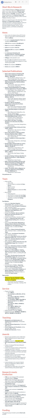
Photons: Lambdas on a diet (11, 138)
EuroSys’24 (12, 105)
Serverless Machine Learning (17, 239)
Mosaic (6, 64)
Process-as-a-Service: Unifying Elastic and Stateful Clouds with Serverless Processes (15, 95)
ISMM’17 (21, 164)
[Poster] (7, 171)
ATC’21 (20, 116)
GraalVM (13, 13)
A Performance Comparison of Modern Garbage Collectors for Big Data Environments (15, 270)
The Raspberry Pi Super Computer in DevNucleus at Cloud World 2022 (16, 386)
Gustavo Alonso (22, 258)
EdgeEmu (7, 341)
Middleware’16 (13, 171)
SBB (6, 393)
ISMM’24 (18, 299)
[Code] (6, 83)
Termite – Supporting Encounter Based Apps (14, 265)
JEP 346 (18, 401)
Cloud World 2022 (19, 381)
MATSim (16, 393)
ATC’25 (12, 296)
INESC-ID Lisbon (21, 11)
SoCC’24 (12, 97)
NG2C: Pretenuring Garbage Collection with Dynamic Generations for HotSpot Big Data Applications (15, 163)
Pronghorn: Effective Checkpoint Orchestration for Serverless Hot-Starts (14, 103)
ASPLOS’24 (10, 302)
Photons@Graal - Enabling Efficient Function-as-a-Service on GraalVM (15, 250)
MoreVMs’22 (18, 313)
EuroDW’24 (12, 299)
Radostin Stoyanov (12, 189)
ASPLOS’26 (18, 45)
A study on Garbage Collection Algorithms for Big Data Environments (15, 156)
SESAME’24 (23, 311)
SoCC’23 (12, 303)
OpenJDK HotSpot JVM (10, 401)
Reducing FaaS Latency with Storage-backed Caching (14, 219)
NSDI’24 (21, 300)
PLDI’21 (11, 128)
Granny (6, 66)
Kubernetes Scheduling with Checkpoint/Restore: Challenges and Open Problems (15, 54)
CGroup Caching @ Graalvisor (18, 229)
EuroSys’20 (13, 309)
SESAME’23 (12, 313)
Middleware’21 (13, 307)
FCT (14, 62)
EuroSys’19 (12, 146)
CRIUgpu (7, 57)
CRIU (6, 377)
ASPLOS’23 (10, 305)
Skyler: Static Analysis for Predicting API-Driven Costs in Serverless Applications (14, 74)
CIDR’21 (20, 134)
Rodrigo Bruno (7, 2)
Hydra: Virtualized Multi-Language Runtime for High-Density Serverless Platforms (15, 81)
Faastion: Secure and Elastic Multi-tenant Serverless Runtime (14, 213)
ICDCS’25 (22, 296)
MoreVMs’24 (23, 299)
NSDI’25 (17, 66)
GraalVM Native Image (10, 383)
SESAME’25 (18, 64)
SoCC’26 (10, 295)
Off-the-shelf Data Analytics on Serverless (14, 109)
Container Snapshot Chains (17, 40)
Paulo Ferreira (18, 267)
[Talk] (8, 116)
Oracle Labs (22, 412)
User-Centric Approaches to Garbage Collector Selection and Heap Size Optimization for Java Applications (15, 224)
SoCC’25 (17, 47)
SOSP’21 (20, 310)
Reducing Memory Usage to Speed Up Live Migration (15, 395)
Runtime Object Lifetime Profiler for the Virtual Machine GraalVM (14, 260)
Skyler (6, 45)
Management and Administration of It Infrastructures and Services (13, 320)
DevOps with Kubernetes (11, 329)
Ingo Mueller (13, 258)
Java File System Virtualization (19, 206)
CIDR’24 (7, 110)
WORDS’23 (21, 303)
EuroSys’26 (13, 294)
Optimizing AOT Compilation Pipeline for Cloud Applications (15, 209)
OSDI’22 (12, 306)
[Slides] (11, 38)
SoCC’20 (7, 139)
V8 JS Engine (19, 399)
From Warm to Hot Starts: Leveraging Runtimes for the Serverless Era (13, 121)
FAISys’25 (17, 298)
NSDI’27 (12, 292)
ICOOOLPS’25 (11, 298)
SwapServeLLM (8, 49)
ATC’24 (9, 300)
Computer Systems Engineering (12, 324)
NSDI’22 (16, 306)
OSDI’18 (11, 151)
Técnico (17, 9)
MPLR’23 (7, 313)
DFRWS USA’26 (13, 41)
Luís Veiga (23, 195)
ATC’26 (23, 294)
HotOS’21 (7, 123)
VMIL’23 (16, 303)
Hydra (6, 47)
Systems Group (17, 15)
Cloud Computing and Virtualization (13, 327)
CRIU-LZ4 (7, 43)
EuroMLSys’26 (20, 43)
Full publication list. (7, 174)
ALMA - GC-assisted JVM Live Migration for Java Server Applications (15, 169)
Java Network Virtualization (18, 233)
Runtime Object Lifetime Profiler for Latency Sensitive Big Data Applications (15, 144)
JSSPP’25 (21, 55)
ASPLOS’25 (16, 296)
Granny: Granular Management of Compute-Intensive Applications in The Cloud (15, 88)
